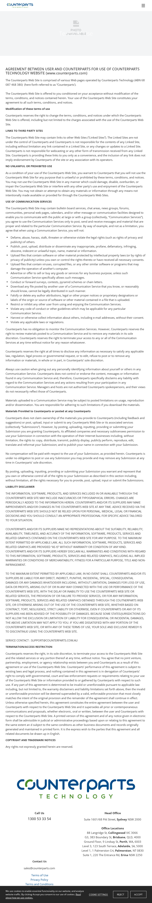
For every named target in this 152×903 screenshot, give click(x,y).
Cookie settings (98, 894)
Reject (120, 894)
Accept (138, 894)
